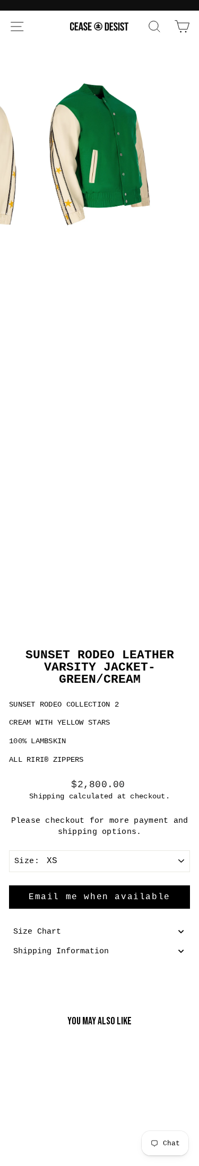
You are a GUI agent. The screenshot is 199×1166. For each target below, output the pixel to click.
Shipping (46, 796)
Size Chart (37, 931)
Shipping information (61, 951)
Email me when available (99, 897)
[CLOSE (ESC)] (99, 333)
